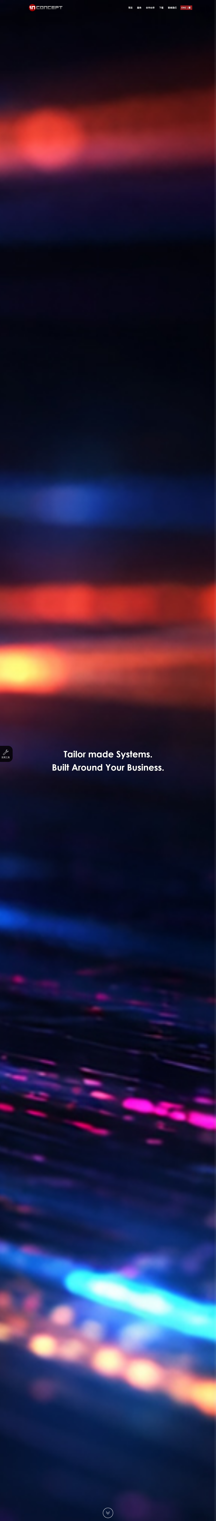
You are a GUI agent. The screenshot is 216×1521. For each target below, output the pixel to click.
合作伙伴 (150, 7)
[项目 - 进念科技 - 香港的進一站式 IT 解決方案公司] (108, 1513)
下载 (161, 7)
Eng (183, 7)
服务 (139, 7)
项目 (130, 7)
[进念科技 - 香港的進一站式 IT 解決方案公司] (47, 7)
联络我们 (172, 7)
